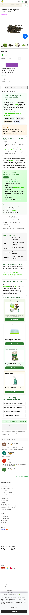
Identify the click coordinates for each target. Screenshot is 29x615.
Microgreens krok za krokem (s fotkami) (12, 274)
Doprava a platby (4, 503)
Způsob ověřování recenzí (6, 522)
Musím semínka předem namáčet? (13, 418)
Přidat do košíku (12, 65)
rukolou (20, 149)
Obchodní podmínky (5, 517)
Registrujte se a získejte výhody (7, 501)
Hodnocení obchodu (14, 438)
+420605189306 (6, 531)
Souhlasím (14, 611)
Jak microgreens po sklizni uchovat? (13, 426)
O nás (2, 497)
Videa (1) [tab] (13, 87)
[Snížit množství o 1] (5, 66)
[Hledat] (19, 1)
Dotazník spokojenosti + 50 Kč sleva (9, 520)
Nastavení (14, 607)
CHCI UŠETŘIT (24, 5)
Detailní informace (5, 75)
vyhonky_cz (5, 535)
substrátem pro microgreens (11, 181)
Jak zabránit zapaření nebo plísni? (13, 422)
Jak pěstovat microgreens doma (10, 272)
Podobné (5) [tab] (8, 87)
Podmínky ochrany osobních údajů (8, 518)
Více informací (4, 604)
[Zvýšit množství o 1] (5, 64)
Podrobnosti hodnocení (18, 16)
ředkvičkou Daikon (10, 149)
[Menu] (26, 1)
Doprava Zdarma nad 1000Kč (6, 505)
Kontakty (3, 515)
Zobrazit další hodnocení (21, 489)
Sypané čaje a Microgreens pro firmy (8, 507)
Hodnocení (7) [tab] (19, 87)
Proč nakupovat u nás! (5, 499)
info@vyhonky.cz (6, 529)
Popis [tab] (3, 87)
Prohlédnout (14, 319)
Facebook (5, 533)
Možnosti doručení (19, 61)
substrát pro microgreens (14, 113)
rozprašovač (7, 115)
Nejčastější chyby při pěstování (10, 276)
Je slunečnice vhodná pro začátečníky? (11, 413)
